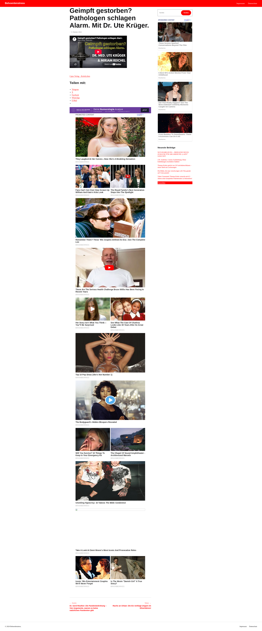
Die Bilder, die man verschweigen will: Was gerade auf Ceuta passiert (174, 172)
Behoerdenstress (15, 3)
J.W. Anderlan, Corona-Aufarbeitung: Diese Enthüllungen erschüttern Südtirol (172, 161)
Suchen (186, 13)
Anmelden (161, 183)
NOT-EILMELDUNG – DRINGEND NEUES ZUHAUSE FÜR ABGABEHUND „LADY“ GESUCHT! (173, 154)
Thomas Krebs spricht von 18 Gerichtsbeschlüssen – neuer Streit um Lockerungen (174, 166)
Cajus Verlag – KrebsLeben (80, 76)
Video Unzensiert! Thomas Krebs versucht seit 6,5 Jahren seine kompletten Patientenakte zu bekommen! (175, 177)
